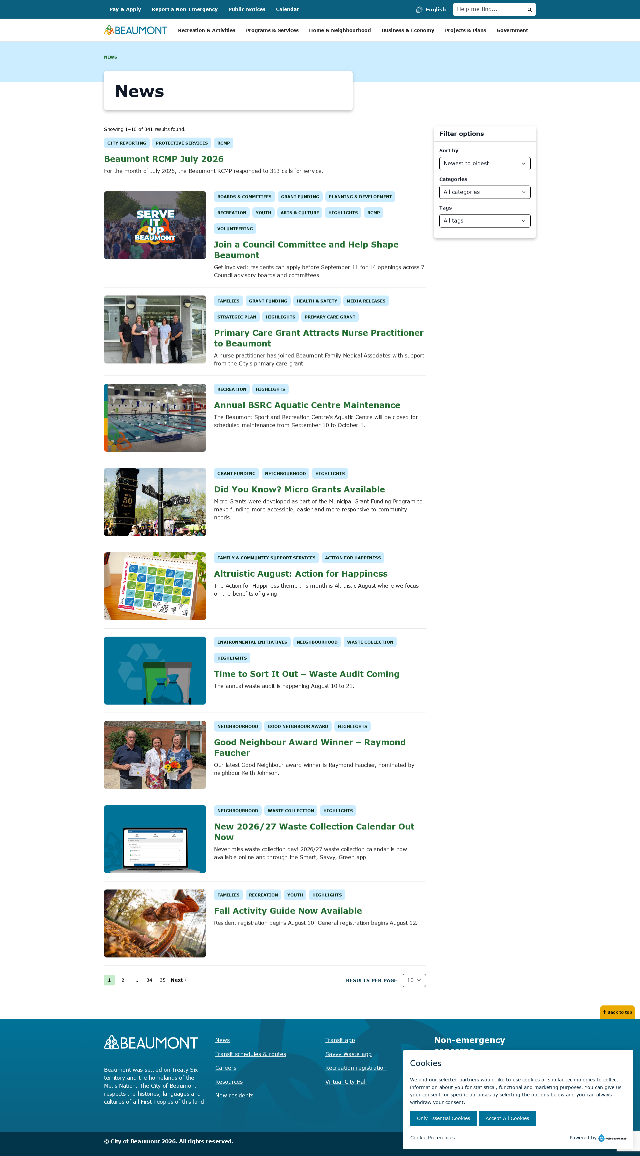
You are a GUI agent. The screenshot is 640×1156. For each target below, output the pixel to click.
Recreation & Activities (206, 30)
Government (512, 30)
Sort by (448, 150)
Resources (229, 1082)
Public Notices (246, 9)
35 (163, 980)
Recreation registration (356, 1068)
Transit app (340, 1040)
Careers (225, 1068)
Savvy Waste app (348, 1054)
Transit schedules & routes (250, 1054)
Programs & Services (272, 30)
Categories (453, 179)
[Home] (135, 30)
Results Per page (371, 980)
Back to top (619, 1012)
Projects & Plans (465, 30)
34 (149, 980)
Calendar (287, 9)
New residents (234, 1095)
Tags (445, 208)
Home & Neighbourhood (340, 30)
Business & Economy (408, 30)
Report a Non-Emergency (185, 9)
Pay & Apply (125, 9)
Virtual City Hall (346, 1082)
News (222, 1040)
